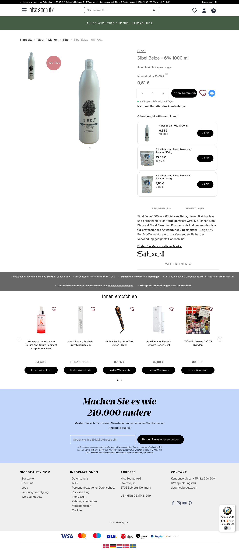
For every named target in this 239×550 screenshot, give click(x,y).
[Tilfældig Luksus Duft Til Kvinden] (198, 320)
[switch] (227, 528)
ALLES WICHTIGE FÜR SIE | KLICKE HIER (119, 23)
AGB (75, 483)
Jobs (25, 487)
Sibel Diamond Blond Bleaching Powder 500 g (173, 151)
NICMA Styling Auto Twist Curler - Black (119, 343)
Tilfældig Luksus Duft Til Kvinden (198, 343)
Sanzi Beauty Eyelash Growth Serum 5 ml (80, 343)
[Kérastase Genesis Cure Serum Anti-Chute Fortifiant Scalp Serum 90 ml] (41, 320)
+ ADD (205, 133)
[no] (126, 546)
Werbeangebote (32, 496)
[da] (106, 546)
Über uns (27, 483)
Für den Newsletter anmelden (161, 439)
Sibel (40, 39)
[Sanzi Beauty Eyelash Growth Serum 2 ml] (158, 320)
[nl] (120, 546)
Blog (217, 2)
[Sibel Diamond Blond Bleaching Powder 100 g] (147, 184)
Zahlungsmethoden (84, 501)
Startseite (26, 39)
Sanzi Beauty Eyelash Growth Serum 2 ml (158, 343)
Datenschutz (207, 2)
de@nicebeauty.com (184, 487)
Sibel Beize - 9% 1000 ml (173, 125)
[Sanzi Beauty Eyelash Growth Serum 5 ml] (80, 320)
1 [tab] (118, 380)
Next (219, 339)
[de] (113, 546)
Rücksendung (81, 492)
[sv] (133, 546)
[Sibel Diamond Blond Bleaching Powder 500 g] (147, 158)
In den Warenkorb (184, 93)
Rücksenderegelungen (120, 285)
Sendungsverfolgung (35, 492)
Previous (19, 339)
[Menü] (233, 507)
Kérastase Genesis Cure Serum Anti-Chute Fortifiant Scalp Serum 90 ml (41, 345)
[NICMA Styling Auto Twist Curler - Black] (119, 320)
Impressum (79, 496)
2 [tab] (121, 380)
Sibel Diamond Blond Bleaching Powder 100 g (173, 177)
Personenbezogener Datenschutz (93, 487)
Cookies (77, 510)
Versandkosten (81, 505)
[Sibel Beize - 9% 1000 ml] (147, 133)
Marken (53, 39)
